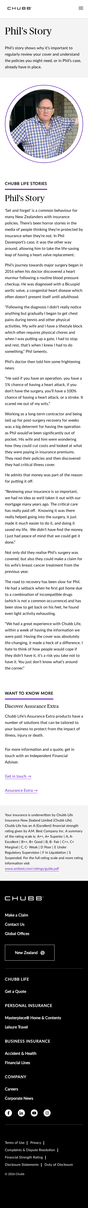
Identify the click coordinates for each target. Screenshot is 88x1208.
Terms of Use (14, 1143)
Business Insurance (27, 1041)
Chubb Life (17, 979)
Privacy (35, 1143)
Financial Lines (17, 1063)
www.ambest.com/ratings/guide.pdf (32, 869)
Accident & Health (20, 1054)
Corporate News (19, 1098)
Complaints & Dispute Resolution (30, 1150)
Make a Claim (16, 915)
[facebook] (8, 1113)
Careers (11, 1089)
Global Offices (17, 934)
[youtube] (34, 1113)
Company (15, 1077)
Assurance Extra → (21, 790)
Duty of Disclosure (58, 1165)
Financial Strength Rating (24, 1157)
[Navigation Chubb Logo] (19, 9)
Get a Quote (15, 992)
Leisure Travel (16, 1027)
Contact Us (14, 924)
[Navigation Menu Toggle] (81, 8)
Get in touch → (18, 776)
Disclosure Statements (22, 1165)
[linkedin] (21, 1113)
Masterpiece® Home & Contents (33, 1018)
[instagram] (47, 1113)
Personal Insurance (28, 1006)
